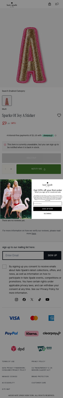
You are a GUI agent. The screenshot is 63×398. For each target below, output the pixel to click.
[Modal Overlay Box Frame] (31, 199)
